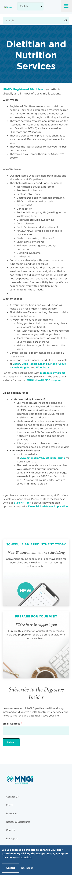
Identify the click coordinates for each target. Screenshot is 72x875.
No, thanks (27, 867)
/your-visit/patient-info (36, 644)
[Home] (8, 7)
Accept (10, 867)
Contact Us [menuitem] (12, 796)
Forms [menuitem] (9, 805)
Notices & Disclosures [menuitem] (18, 821)
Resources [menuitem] (12, 813)
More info (26, 857)
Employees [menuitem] (12, 838)
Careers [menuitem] (10, 830)
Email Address (11, 723)
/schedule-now (36, 572)
